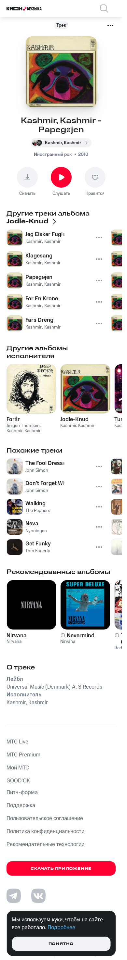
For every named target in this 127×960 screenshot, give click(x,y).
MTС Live (17, 742)
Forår (13, 419)
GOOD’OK (18, 781)
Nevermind (80, 635)
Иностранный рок (53, 154)
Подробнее (61, 927)
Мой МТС (18, 768)
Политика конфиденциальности (45, 831)
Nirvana (17, 635)
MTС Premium (23, 755)
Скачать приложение (61, 868)
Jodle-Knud (74, 419)
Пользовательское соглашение (45, 818)
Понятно (61, 944)
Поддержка (21, 805)
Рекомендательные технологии (45, 844)
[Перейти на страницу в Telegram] (14, 896)
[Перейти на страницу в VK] (38, 896)
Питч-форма (22, 792)
